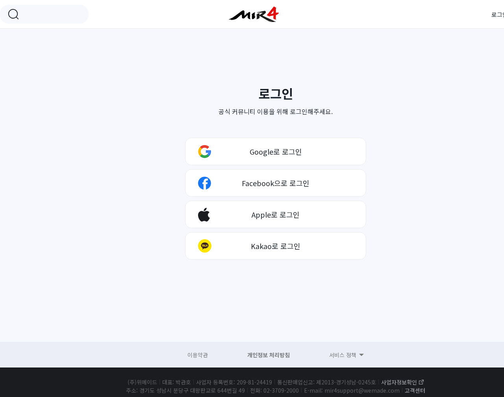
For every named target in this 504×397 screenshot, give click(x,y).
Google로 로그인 (276, 151)
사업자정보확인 (399, 382)
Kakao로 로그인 (275, 246)
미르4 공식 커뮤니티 (254, 14)
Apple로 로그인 (276, 214)
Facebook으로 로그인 (275, 183)
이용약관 (197, 355)
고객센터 (415, 390)
